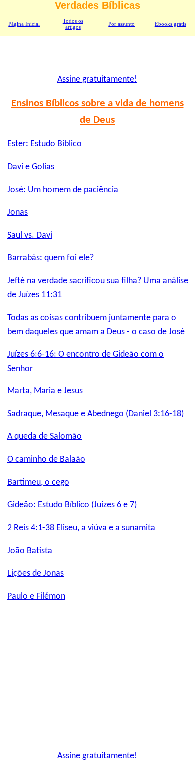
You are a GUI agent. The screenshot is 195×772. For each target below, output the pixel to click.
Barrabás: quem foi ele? (51, 258)
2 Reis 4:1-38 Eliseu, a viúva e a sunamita (82, 528)
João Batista (30, 551)
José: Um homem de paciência (63, 190)
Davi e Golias (31, 167)
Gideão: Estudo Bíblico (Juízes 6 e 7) (72, 505)
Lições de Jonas (36, 573)
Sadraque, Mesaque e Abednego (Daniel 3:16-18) (96, 414)
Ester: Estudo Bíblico (45, 144)
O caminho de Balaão (47, 459)
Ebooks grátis (170, 24)
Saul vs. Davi (30, 235)
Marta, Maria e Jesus (45, 391)
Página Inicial (24, 24)
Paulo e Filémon (37, 596)
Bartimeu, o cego (39, 482)
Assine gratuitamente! (98, 79)
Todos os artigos (73, 24)
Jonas (18, 212)
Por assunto (121, 24)
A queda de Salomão (45, 436)
